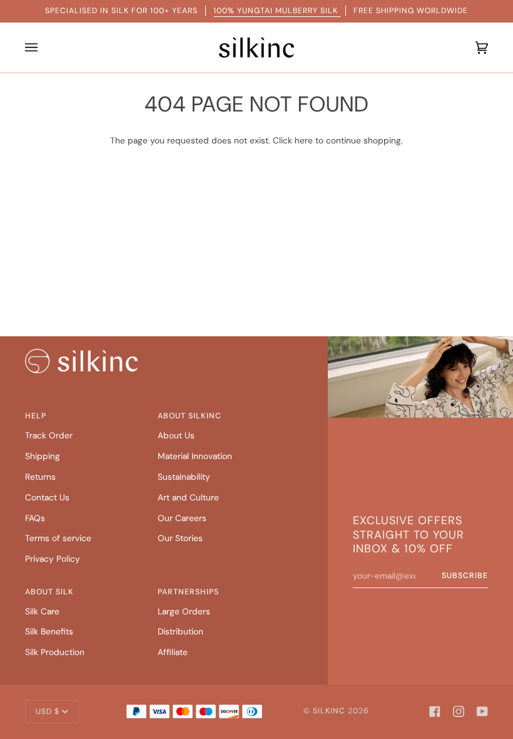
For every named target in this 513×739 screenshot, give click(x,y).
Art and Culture (188, 497)
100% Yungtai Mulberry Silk (276, 11)
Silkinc (329, 711)
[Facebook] (434, 711)
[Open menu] (34, 48)
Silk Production (54, 652)
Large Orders (184, 611)
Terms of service (58, 538)
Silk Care (42, 611)
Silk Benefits (49, 631)
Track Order (49, 435)
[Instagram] (458, 711)
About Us (176, 435)
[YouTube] (482, 711)
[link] (81, 361)
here (304, 140)
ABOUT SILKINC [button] (189, 416)
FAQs (35, 518)
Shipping (42, 456)
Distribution (180, 631)
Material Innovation (195, 456)
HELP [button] (35, 416)
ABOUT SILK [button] (49, 592)
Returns (40, 476)
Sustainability (184, 476)
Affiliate (173, 652)
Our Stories (180, 538)
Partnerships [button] (188, 592)
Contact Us (47, 497)
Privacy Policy (52, 558)
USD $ (47, 711)
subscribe (465, 576)
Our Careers (182, 518)
